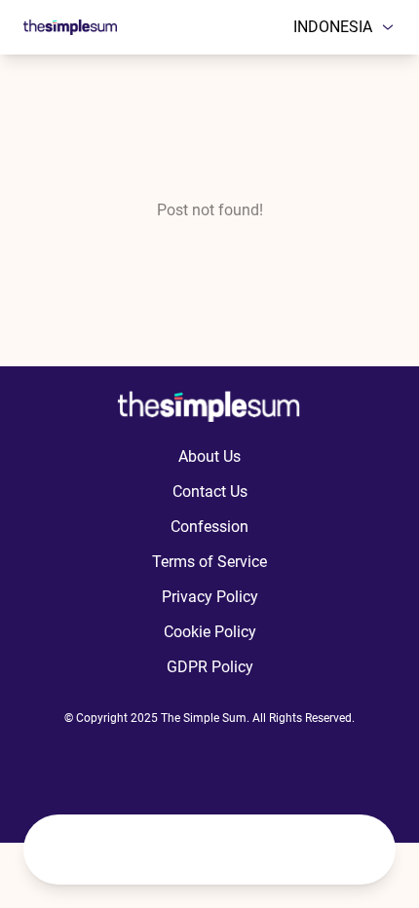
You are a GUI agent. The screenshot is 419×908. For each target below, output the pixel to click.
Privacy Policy (210, 596)
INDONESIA (332, 27)
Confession (209, 526)
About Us (209, 456)
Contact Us (210, 491)
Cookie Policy (210, 632)
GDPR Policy (210, 667)
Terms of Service (209, 561)
